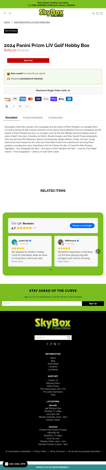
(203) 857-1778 (53, 414)
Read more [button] (17, 261)
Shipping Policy (53, 383)
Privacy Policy (40, 451)
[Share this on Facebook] (13, 106)
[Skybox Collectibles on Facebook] (47, 344)
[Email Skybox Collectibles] (59, 344)
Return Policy (53, 386)
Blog (53, 361)
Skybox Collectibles (22, 451)
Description (11, 117)
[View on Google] (14, 242)
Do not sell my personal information (84, 451)
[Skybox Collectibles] (51, 13)
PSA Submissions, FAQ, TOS (53, 389)
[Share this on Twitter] (6, 106)
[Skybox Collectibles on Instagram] (51, 344)
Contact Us (53, 380)
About (53, 358)
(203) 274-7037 (53, 438)
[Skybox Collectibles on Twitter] (55, 344)
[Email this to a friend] (27, 106)
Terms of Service (57, 451)
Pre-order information (53, 392)
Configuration (55, 117)
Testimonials (53, 364)
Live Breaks (53, 369)
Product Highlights (33, 117)
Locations (53, 367)
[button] (53, 467)
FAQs (53, 395)
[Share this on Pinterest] (20, 106)
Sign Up (93, 303)
